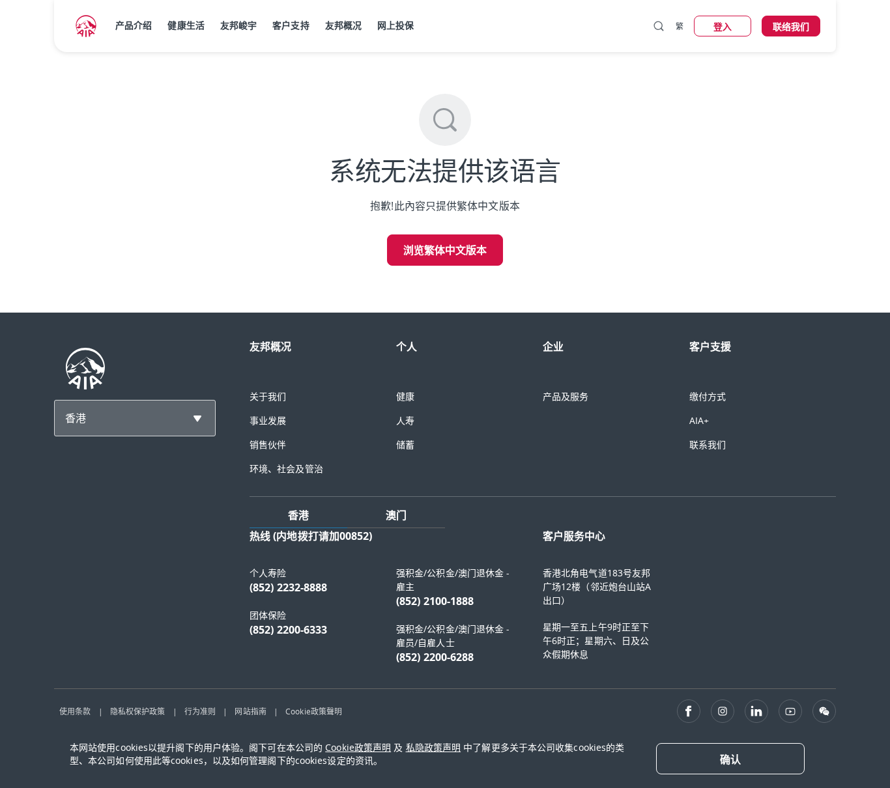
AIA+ (699, 420)
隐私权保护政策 (137, 711)
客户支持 (290, 25)
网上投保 (395, 25)
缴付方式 (707, 396)
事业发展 (268, 420)
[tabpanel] (543, 603)
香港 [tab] (298, 515)
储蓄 (405, 444)
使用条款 (75, 711)
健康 (405, 396)
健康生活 (185, 25)
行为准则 (200, 711)
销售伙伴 (268, 444)
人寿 (405, 420)
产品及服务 (566, 396)
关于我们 (268, 396)
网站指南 (250, 711)
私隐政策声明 (433, 747)
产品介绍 (133, 25)
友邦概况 (343, 25)
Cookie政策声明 (358, 747)
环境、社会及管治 (286, 468)
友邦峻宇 (238, 25)
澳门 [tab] (396, 515)
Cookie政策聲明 (313, 711)
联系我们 (707, 444)
